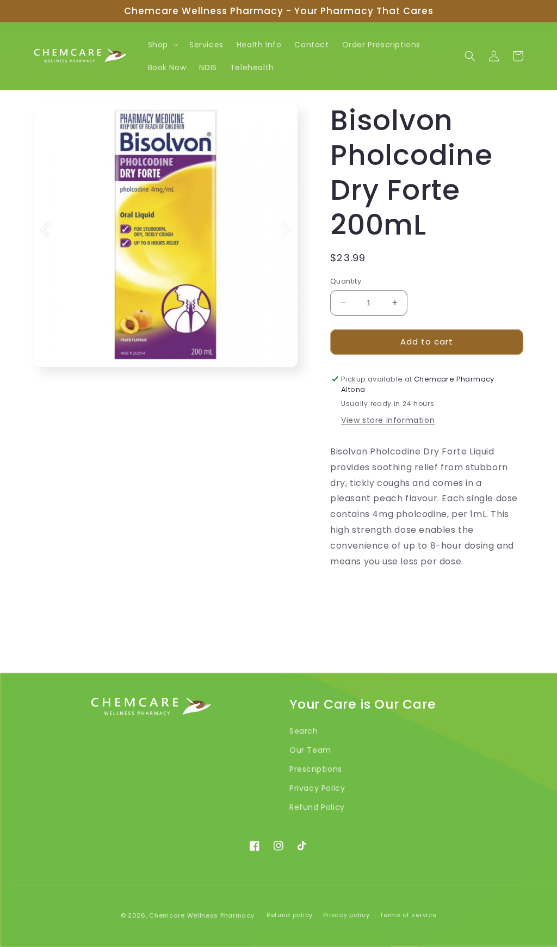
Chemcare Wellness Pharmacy (201, 915)
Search (303, 730)
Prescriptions (315, 769)
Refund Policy (317, 807)
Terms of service (408, 915)
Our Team (310, 750)
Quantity (345, 281)
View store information (388, 420)
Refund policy (290, 915)
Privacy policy (346, 915)
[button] (162, 44)
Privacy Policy (317, 788)
